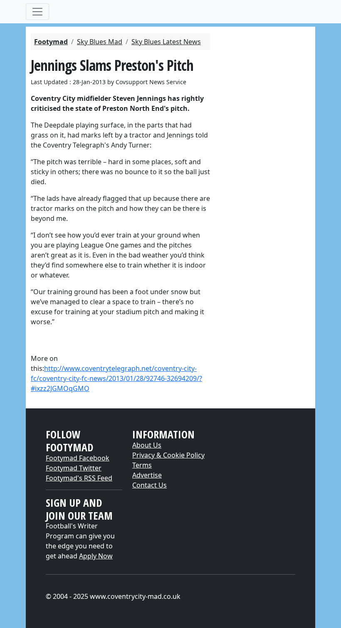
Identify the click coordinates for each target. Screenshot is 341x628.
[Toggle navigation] (37, 11)
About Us (146, 445)
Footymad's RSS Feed (79, 478)
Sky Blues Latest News (166, 41)
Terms (142, 465)
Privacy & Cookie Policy (168, 455)
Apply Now (96, 555)
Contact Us (149, 485)
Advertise (147, 475)
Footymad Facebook (77, 458)
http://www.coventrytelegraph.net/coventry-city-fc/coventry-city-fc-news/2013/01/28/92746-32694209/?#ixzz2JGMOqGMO (116, 378)
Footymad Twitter (73, 468)
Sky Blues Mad (99, 41)
